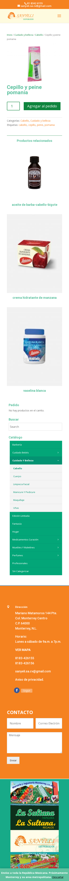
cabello (23, 125)
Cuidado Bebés (20, 452)
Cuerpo (17, 476)
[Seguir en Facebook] (17, 690)
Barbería (17, 444)
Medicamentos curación (25, 539)
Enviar (13, 760)
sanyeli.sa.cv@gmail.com (33, 671)
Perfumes (17, 555)
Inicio (9, 34)
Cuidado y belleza (23, 34)
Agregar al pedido (42, 106)
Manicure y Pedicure (24, 492)
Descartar (58, 877)
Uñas (16, 507)
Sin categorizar (20, 571)
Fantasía (17, 523)
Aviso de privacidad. (29, 679)
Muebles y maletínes (23, 547)
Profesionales (20, 563)
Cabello (39, 34)
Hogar (15, 531)
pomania (50, 125)
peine (40, 125)
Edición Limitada (21, 515)
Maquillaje (18, 500)
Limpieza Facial (21, 484)
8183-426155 (24, 658)
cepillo (32, 125)
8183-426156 (24, 663)
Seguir (26, 690)
